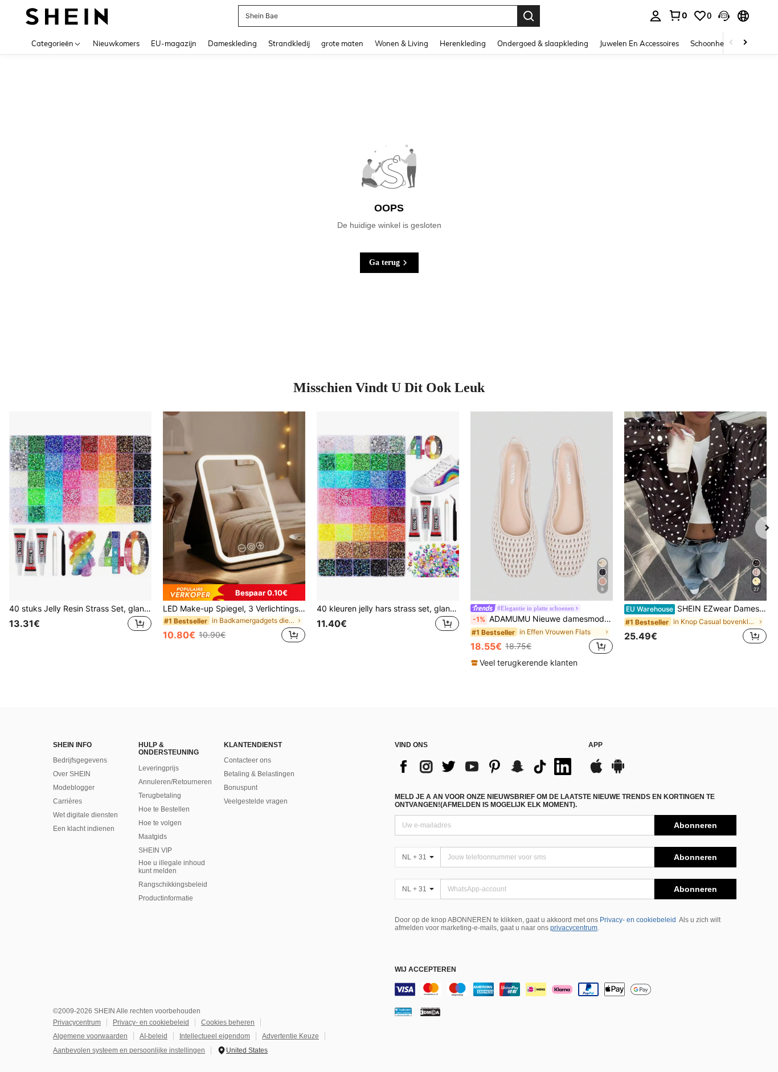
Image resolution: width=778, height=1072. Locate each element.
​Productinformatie (165, 898)
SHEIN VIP (155, 850)
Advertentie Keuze (290, 1036)
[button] (724, 16)
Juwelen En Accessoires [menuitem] (639, 43)
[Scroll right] (745, 43)
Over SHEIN (72, 774)
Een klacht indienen (83, 829)
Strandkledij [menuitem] (289, 43)
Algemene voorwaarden (90, 1036)
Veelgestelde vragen (256, 801)
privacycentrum (573, 928)
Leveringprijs (158, 768)
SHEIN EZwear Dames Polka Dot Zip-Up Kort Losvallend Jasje (696, 608)
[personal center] (655, 16)
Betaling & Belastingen (259, 774)
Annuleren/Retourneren (175, 782)
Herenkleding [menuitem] (463, 43)
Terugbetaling (159, 796)
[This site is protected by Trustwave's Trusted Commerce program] (403, 1012)
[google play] (618, 772)
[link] (677, 15)
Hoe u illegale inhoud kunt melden (171, 867)
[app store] (596, 772)
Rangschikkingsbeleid (172, 884)
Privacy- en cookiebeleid (638, 920)
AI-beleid (153, 1036)
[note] (234, 592)
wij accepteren (425, 969)
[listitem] (80, 534)
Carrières (67, 801)
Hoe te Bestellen (164, 809)
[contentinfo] (565, 989)
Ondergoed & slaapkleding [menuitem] (542, 43)
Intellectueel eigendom (214, 1036)
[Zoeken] (528, 16)
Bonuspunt (240, 788)
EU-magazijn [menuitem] (173, 43)
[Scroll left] (731, 43)
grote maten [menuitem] (342, 43)
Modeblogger (74, 788)
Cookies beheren (228, 1022)
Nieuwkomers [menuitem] (116, 43)
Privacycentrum (77, 1022)
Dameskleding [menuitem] (232, 43)
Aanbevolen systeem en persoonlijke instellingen (129, 1050)
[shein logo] (67, 15)
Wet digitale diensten (85, 815)
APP (595, 745)
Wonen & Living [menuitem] (401, 43)
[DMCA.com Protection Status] (430, 1012)
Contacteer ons (247, 760)
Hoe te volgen (160, 823)
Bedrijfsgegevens (80, 760)
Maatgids (152, 837)
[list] (486, 766)
